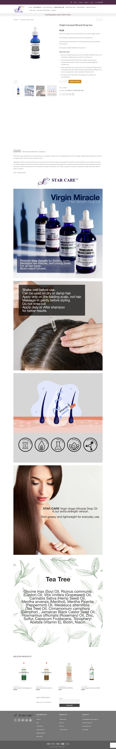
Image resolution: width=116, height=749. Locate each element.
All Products (37, 7)
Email (60, 698)
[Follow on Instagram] (19, 720)
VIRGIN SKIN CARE (70, 7)
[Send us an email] (26, 720)
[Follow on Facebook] (15, 720)
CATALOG (53, 10)
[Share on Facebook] (60, 94)
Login (91, 2)
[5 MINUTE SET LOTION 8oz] (69, 672)
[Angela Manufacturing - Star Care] (19, 9)
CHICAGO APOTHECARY (43, 10)
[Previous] (16, 53)
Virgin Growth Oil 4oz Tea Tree (44, 688)
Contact (81, 2)
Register (86, 2)
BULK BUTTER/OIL (91, 7)
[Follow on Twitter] (23, 720)
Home (30, 7)
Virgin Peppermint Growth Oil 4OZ (90, 688)
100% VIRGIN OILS (48, 7)
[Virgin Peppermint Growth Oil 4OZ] (91, 672)
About (75, 2)
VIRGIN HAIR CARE (59, 7)
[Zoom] (15, 82)
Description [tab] (17, 151)
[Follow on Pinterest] (30, 720)
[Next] (53, 53)
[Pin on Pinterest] (70, 94)
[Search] (71, 2)
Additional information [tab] (30, 151)
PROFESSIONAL (81, 7)
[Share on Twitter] (64, 94)
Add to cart (74, 81)
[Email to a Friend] (67, 94)
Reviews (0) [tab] (42, 151)
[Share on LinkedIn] (73, 94)
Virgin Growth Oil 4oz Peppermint (22, 688)
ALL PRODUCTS (69, 90)
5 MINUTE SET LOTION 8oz (66, 688)
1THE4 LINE (32, 10)
